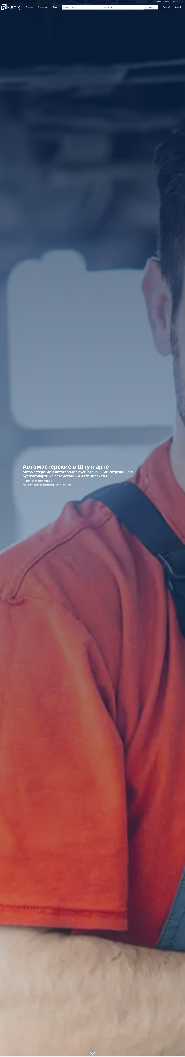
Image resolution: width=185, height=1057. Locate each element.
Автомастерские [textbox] (69, 7)
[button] (75, 480)
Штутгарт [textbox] (108, 7)
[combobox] (82, 7)
